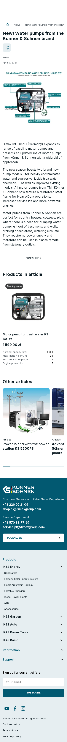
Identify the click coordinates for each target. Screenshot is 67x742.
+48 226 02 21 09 (15, 504)
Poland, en (14, 537)
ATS (6, 602)
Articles (7, 439)
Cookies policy (11, 724)
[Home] (7, 25)
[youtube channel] (7, 708)
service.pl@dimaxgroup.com (24, 527)
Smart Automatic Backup (18, 584)
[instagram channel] (23, 708)
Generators (10, 572)
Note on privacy (12, 736)
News (17, 24)
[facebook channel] (15, 708)
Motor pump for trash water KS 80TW (25, 336)
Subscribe (33, 692)
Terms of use (10, 730)
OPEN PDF (33, 258)
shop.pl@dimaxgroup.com (22, 509)
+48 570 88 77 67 (16, 522)
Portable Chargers (14, 590)
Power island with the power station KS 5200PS (26, 446)
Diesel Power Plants (15, 596)
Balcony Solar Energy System (21, 578)
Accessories (11, 608)
